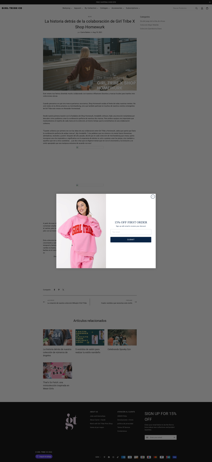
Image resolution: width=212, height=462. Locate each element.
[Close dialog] (153, 197)
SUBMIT (131, 240)
